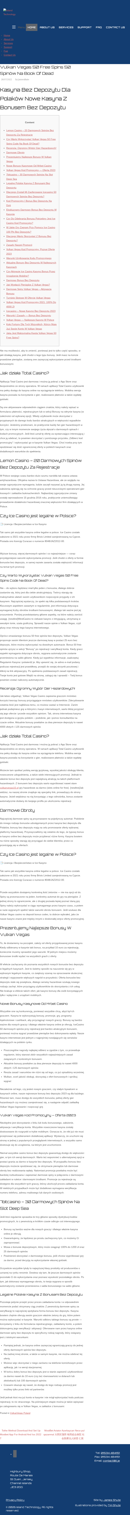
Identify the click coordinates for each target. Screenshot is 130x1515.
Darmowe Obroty (15, 152)
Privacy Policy (15, 1500)
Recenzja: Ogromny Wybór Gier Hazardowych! (31, 148)
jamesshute (23, 79)
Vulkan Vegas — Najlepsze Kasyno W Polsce (30, 320)
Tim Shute (114, 1505)
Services (66, 27)
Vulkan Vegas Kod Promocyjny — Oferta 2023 (30, 170)
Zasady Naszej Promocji (19, 245)
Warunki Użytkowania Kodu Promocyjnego (28, 258)
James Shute (112, 1500)
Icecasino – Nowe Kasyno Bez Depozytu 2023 (31, 311)
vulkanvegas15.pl (9, 787)
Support (85, 27)
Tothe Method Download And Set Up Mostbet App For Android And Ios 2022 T (20, 1434)
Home (32, 27)
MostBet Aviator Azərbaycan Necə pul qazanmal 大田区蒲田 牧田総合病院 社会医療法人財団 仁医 (64, 1434)
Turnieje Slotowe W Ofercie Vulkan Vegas (28, 297)
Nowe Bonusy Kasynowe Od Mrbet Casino (29, 165)
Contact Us (115, 27)
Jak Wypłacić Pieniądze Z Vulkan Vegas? (28, 284)
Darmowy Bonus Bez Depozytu (22, 280)
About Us (47, 27)
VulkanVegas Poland (20, 1413)
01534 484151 (110, 1452)
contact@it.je (111, 1460)
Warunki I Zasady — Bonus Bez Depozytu (28, 315)
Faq (99, 27)
